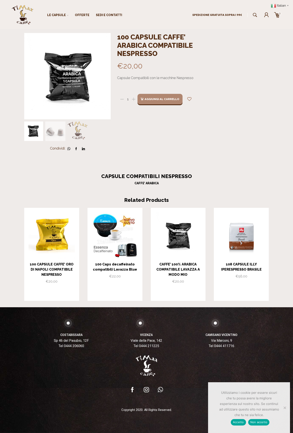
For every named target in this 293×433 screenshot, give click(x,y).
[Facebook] (132, 389)
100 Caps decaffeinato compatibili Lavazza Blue (115, 266)
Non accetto (258, 422)
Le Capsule (56, 15)
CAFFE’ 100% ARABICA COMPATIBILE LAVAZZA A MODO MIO (178, 269)
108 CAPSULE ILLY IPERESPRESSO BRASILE (241, 266)
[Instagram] (146, 389)
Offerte (82, 15)
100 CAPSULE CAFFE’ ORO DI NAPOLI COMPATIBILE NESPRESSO (52, 269)
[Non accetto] (284, 408)
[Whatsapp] (160, 389)
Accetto (238, 422)
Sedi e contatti (109, 15)
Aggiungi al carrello (162, 99)
